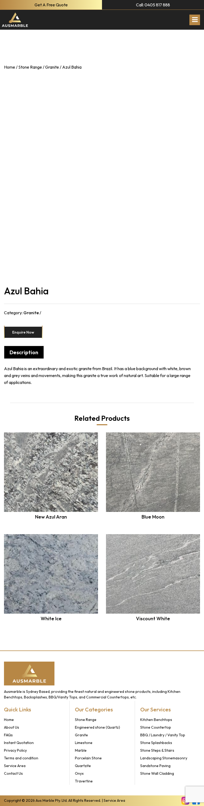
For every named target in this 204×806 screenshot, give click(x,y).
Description (24, 352)
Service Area (15, 765)
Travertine (84, 781)
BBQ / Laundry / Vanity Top (162, 735)
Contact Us (13, 773)
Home (9, 67)
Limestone (83, 742)
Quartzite (83, 765)
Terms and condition (21, 758)
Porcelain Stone (88, 758)
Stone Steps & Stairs (157, 750)
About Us (11, 727)
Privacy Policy (15, 750)
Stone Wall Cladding (157, 773)
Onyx (79, 773)
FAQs (8, 735)
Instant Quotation (19, 742)
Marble (81, 750)
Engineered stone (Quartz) (97, 727)
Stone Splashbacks (156, 742)
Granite (52, 67)
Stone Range (30, 67)
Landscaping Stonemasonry (163, 758)
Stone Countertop (155, 727)
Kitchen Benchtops (156, 719)
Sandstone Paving (155, 765)
